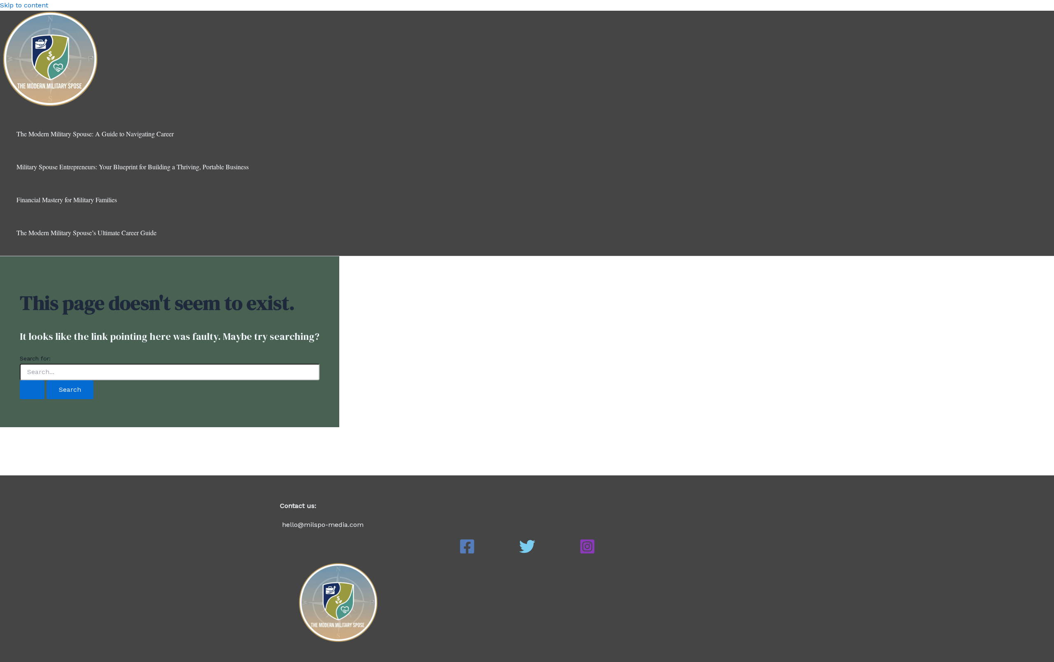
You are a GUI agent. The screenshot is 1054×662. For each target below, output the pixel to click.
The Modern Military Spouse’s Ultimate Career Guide (86, 232)
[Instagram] (587, 552)
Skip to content (24, 5)
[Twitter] (527, 552)
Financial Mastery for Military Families (66, 199)
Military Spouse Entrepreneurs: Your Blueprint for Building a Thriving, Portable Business (132, 166)
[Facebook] (467, 552)
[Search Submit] (32, 389)
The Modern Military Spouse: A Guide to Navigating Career (95, 133)
